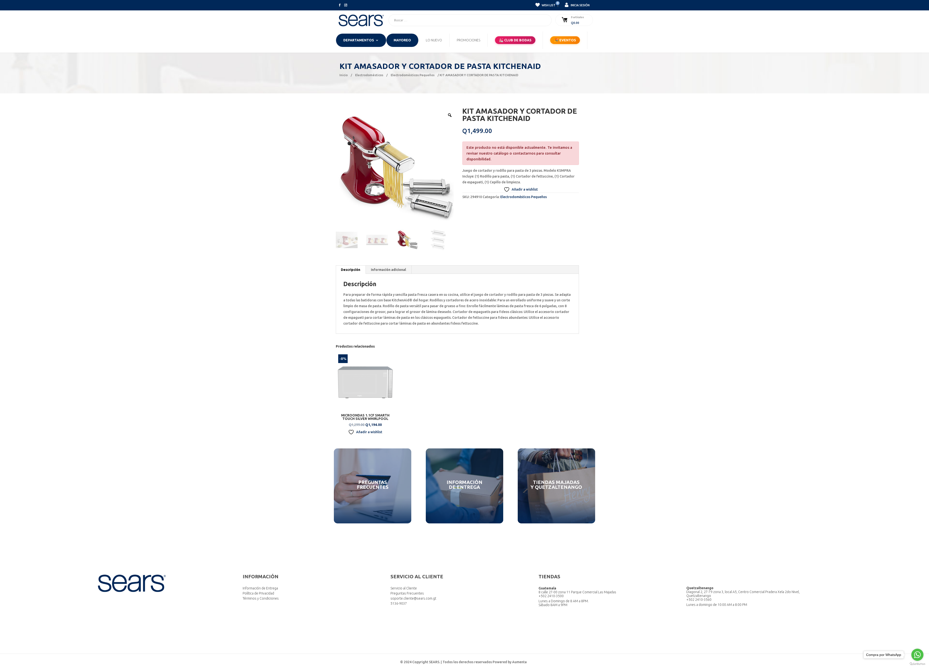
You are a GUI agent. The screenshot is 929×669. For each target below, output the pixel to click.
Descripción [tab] (350, 270)
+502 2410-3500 (551, 596)
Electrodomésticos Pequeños (413, 75)
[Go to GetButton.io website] (917, 664)
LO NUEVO (434, 40)
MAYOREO (402, 40)
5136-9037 (398, 603)
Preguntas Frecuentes (407, 593)
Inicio (343, 75)
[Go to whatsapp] (917, 655)
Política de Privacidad (258, 593)
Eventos (565, 40)
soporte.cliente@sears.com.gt (413, 598)
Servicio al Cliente (403, 588)
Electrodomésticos (369, 75)
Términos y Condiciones (261, 598)
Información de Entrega (260, 588)
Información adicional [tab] (388, 270)
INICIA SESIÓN (580, 5)
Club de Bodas (515, 40)
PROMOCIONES (468, 40)
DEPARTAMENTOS (358, 40)
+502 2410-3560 (699, 600)
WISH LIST (548, 4)
